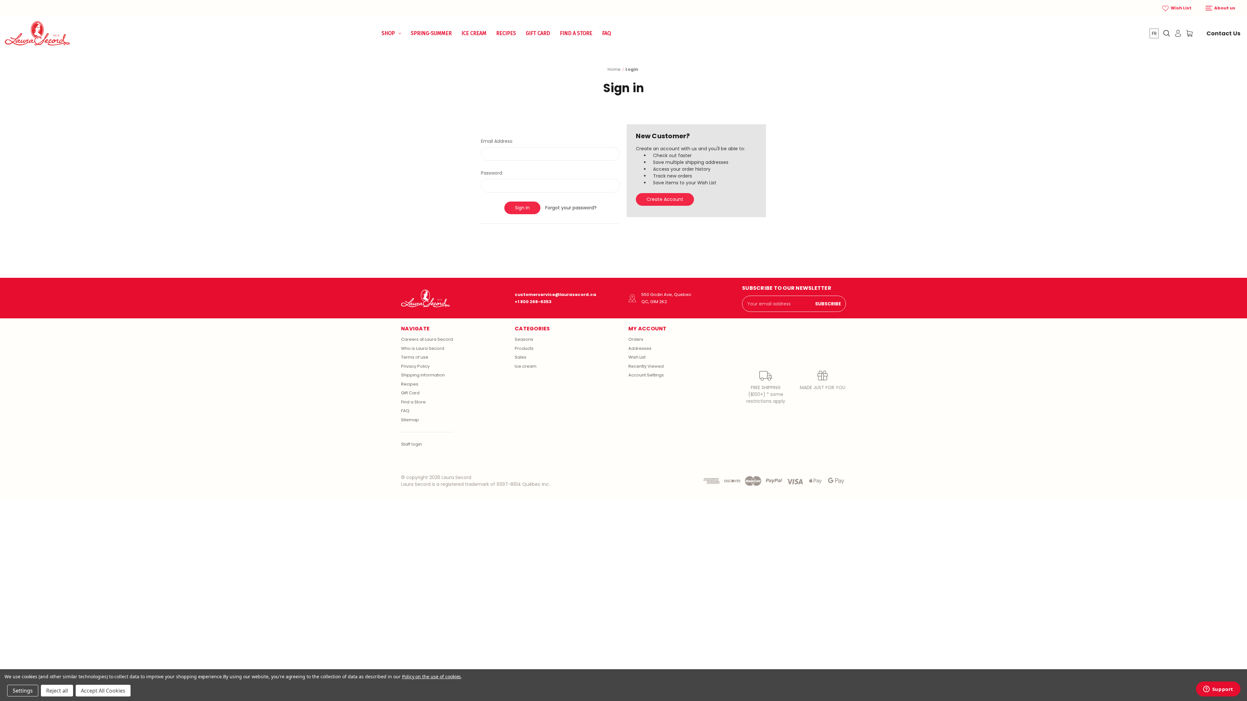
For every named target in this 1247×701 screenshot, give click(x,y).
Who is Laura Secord (422, 348)
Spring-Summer (431, 33)
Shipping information (423, 375)
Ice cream (525, 366)
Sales (520, 357)
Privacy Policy (415, 366)
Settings (23, 690)
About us (1224, 8)
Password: (492, 173)
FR (1154, 33)
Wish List (1180, 8)
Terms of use (414, 357)
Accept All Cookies (103, 690)
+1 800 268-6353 (533, 302)
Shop (388, 33)
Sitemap (410, 420)
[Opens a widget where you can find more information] (1218, 690)
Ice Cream (473, 33)
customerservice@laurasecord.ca (555, 294)
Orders (635, 339)
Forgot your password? (571, 207)
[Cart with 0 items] (1189, 33)
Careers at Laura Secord (427, 339)
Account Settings (646, 375)
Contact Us (1223, 33)
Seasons (524, 339)
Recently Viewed (646, 366)
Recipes (506, 33)
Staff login (411, 444)
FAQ (606, 33)
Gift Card (538, 33)
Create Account (665, 199)
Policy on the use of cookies (431, 676)
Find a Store (576, 33)
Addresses (639, 348)
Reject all (57, 690)
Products (524, 348)
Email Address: (497, 141)
